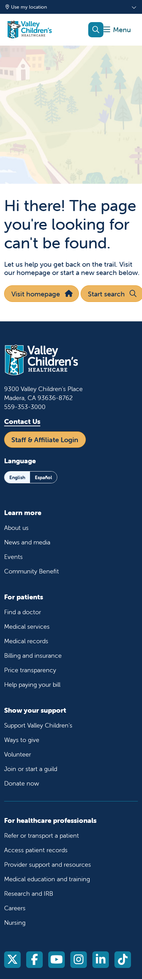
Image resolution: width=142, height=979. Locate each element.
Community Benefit (31, 571)
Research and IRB (28, 893)
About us (16, 528)
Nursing (15, 922)
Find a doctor (22, 612)
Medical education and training (47, 879)
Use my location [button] (29, 7)
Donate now (21, 783)
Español (43, 477)
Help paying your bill (32, 684)
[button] (117, 30)
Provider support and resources (47, 864)
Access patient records (36, 850)
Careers (15, 908)
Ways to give (21, 740)
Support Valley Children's (38, 725)
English (17, 477)
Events (13, 557)
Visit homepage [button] (35, 293)
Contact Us (22, 421)
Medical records (26, 641)
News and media (27, 542)
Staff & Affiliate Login (44, 439)
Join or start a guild (30, 769)
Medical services (27, 626)
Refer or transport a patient (41, 835)
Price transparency (30, 670)
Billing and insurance (33, 655)
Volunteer (17, 754)
